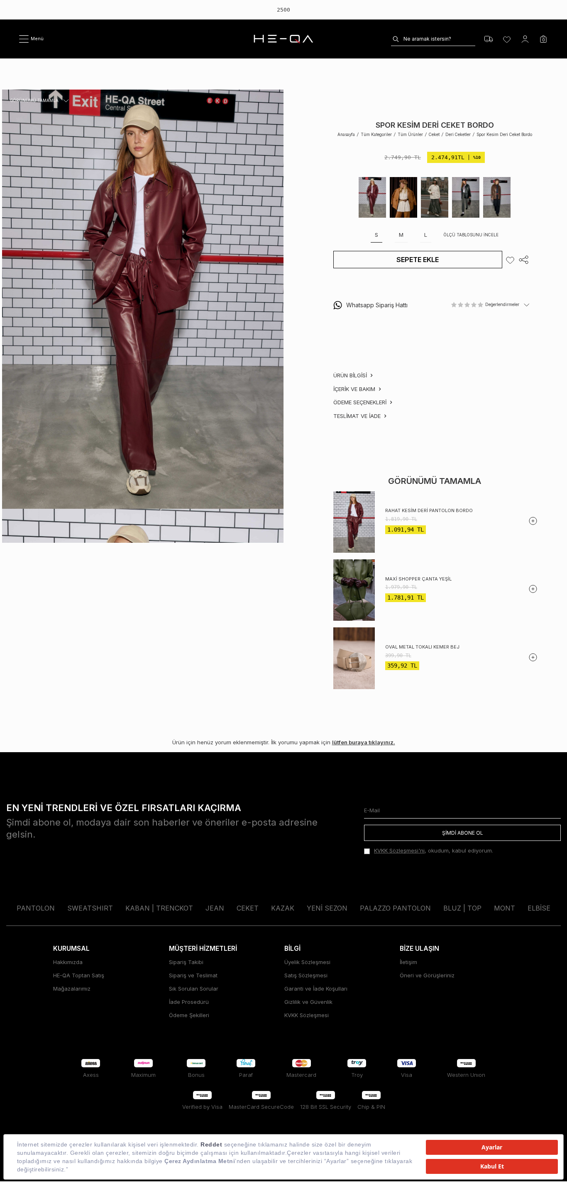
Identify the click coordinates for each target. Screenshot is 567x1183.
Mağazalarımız (71, 988)
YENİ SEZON (327, 908)
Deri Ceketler (458, 134)
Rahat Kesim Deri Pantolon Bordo (429, 511)
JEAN (214, 908)
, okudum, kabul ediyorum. (433, 850)
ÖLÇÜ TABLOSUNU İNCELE (471, 235)
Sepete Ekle (417, 259)
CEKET (248, 908)
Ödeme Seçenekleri (360, 402)
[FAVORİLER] (507, 39)
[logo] (283, 39)
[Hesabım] (525, 39)
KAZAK (282, 908)
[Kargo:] (489, 39)
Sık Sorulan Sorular (193, 988)
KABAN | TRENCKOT (159, 908)
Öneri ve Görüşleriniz (427, 975)
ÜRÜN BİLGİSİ (351, 375)
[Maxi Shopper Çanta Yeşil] (354, 590)
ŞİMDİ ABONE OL (462, 833)
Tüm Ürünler (410, 134)
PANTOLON (36, 908)
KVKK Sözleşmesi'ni (399, 850)
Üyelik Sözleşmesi (307, 962)
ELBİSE (539, 908)
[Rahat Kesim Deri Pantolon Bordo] (354, 522)
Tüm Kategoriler (376, 134)
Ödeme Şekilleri (189, 1015)
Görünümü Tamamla (34, 101)
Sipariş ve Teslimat (193, 975)
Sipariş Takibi (186, 962)
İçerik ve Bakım (355, 389)
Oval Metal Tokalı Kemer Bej (422, 647)
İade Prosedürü (189, 1001)
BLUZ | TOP (462, 908)
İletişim (408, 962)
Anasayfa (346, 134)
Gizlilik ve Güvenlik (308, 1001)
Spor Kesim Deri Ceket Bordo (504, 134)
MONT (504, 908)
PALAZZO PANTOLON (395, 908)
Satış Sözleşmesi (305, 975)
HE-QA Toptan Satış (78, 975)
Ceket (434, 134)
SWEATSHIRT (90, 908)
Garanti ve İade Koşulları (315, 988)
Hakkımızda (68, 962)
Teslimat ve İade (357, 416)
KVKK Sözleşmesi (306, 1015)
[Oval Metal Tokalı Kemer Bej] (354, 658)
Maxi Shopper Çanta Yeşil (418, 579)
